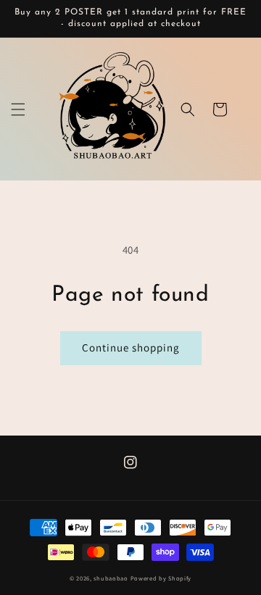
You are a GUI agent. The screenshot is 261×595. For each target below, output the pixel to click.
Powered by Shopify (161, 578)
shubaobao (111, 578)
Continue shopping (131, 347)
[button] (18, 109)
